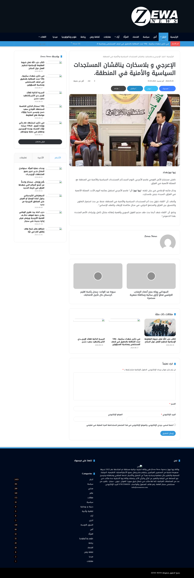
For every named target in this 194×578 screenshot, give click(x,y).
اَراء (117, 37)
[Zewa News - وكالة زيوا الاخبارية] (155, 16)
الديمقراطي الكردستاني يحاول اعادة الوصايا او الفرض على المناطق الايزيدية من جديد (32, 200)
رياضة (83, 37)
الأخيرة (41, 158)
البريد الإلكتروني (168, 414)
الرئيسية (174, 37)
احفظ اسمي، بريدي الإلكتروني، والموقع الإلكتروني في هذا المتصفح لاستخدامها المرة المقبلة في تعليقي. (129, 425)
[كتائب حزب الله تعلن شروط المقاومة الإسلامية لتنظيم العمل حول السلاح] (160, 327)
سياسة (146, 37)
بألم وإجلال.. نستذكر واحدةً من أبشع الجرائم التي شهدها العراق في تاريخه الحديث (31, 185)
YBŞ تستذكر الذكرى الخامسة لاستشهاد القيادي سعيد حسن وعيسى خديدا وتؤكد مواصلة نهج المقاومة (31, 110)
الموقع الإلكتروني (115, 414)
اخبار (164, 37)
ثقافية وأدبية (87, 511)
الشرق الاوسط (87, 524)
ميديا (55, 37)
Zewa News (150, 236)
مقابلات (107, 37)
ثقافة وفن (95, 37)
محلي (90, 488)
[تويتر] (141, 492)
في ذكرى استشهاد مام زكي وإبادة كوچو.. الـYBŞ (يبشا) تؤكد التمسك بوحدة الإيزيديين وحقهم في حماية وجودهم (31, 127)
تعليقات (23, 158)
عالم (91, 493)
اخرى (91, 520)
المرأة (126, 37)
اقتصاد (136, 37)
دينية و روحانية (86, 506)
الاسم (172, 404)
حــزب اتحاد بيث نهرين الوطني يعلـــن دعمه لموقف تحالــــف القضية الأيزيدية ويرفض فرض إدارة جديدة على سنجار (31, 216)
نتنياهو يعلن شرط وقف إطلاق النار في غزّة (34, 230)
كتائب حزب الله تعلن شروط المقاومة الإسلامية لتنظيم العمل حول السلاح (160, 340)
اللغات (43, 37)
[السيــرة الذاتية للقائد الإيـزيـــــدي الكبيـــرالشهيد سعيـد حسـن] (89, 327)
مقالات (90, 497)
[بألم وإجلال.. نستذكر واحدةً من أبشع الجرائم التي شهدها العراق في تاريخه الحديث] (54, 185)
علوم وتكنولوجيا (69, 37)
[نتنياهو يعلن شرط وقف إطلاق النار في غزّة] (54, 232)
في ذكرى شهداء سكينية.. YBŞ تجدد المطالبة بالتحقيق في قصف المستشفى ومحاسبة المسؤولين (125, 341)
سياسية (90, 502)
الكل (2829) (40, 142)
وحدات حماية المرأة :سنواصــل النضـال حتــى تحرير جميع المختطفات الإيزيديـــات (31, 171)
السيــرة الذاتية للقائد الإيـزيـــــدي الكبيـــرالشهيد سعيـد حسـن (145, 44)
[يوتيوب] (138, 492)
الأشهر (58, 158)
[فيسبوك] (144, 492)
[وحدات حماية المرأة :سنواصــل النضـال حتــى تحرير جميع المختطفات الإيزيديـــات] (54, 172)
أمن (155, 37)
